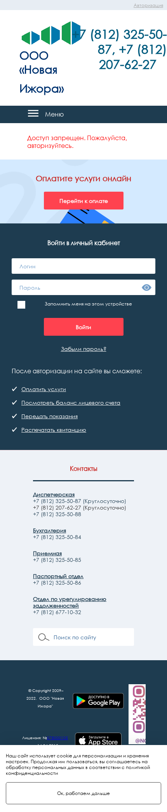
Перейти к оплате (83, 200)
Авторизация (148, 5)
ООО (34, 55)
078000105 (57, 737)
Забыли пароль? (83, 348)
